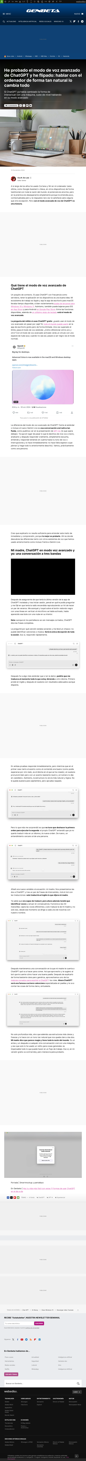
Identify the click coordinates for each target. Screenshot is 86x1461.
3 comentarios (12, 105)
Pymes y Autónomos (24, 1427)
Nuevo (77, 14)
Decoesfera (8, 1426)
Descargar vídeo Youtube (65, 1310)
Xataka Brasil (9, 1445)
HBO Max (44, 56)
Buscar (78, 1383)
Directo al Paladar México (58, 1443)
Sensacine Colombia (40, 1445)
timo (59, 1365)
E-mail (30, 105)
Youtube (22, 1339)
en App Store (17, 309)
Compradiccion (9, 1429)
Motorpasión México (73, 1443)
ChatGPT (41, 1197)
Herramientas (9, 1361)
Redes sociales (10, 1365)
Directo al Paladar (58, 1402)
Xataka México (9, 1442)
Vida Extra (24, 1404)
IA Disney (35, 1310)
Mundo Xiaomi (9, 1415)
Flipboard (74, 21)
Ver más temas (11, 1374)
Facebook (78, 21)
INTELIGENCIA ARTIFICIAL (27, 21)
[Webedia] (10, 1391)
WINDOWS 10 (58, 21)
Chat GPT (25, 1310)
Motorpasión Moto (75, 1404)
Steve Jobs (10, 56)
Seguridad (35, 1361)
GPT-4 (50, 1197)
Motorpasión (73, 1402)
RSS (30, 1339)
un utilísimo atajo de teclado (44, 312)
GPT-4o (57, 431)
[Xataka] (1, 1)
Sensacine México (43, 1442)
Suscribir (39, 1323)
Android (19, 56)
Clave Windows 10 (48, 1310)
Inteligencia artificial (65, 1357)
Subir (75, 1392)
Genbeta (43, 10)
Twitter (70, 21)
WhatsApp (35, 1369)
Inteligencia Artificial (65, 1369)
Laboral (34, 1365)
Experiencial (61, 1197)
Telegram (82, 21)
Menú (8, 14)
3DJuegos (24, 1402)
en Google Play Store (46, 309)
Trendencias (9, 1423)
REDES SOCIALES (45, 21)
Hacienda (66, 56)
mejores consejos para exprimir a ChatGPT (30, 980)
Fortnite (52, 56)
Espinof (39, 1404)
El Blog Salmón (25, 1423)
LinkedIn (39, 1339)
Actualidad (35, 1357)
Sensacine (40, 1402)
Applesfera (8, 1407)
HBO (36, 56)
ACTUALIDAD (11, 21)
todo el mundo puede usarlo (56, 324)
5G (59, 56)
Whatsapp (28, 56)
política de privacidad (32, 1328)
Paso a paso (9, 1357)
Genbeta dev (62, 1361)
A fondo (32, 1197)
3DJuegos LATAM (27, 1442)
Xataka (7, 1402)
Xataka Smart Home (9, 1411)
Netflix (7, 1369)
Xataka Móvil (9, 1404)
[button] (24, 177)
